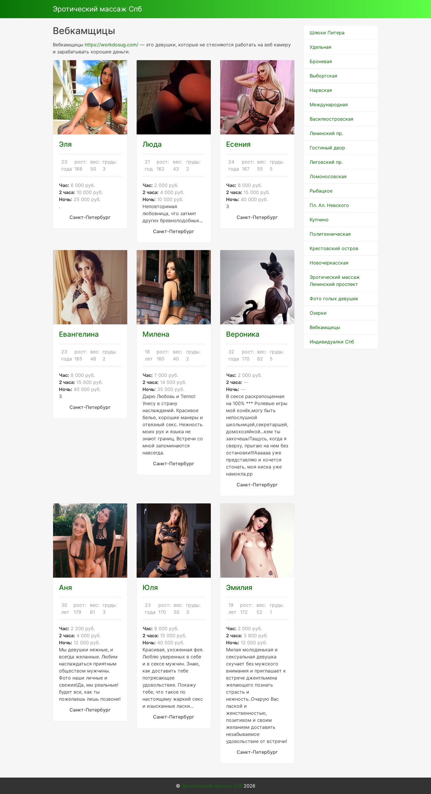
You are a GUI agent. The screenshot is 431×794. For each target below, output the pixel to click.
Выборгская (323, 76)
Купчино (319, 219)
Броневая (321, 61)
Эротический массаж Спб (97, 9)
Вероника (242, 334)
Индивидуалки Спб (332, 342)
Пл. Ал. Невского (329, 205)
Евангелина (79, 334)
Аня (65, 587)
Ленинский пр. (326, 133)
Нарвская (321, 90)
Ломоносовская (328, 176)
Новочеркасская (329, 263)
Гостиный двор (327, 148)
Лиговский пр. (326, 162)
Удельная (320, 47)
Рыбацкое (321, 191)
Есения (238, 144)
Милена (155, 334)
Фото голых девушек (334, 298)
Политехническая (330, 234)
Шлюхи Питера (327, 33)
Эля (65, 144)
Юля (150, 587)
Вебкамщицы (325, 327)
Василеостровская (331, 119)
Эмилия (239, 587)
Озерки (318, 313)
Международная (329, 104)
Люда (152, 144)
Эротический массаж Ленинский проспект (335, 280)
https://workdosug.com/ (111, 45)
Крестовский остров (334, 248)
